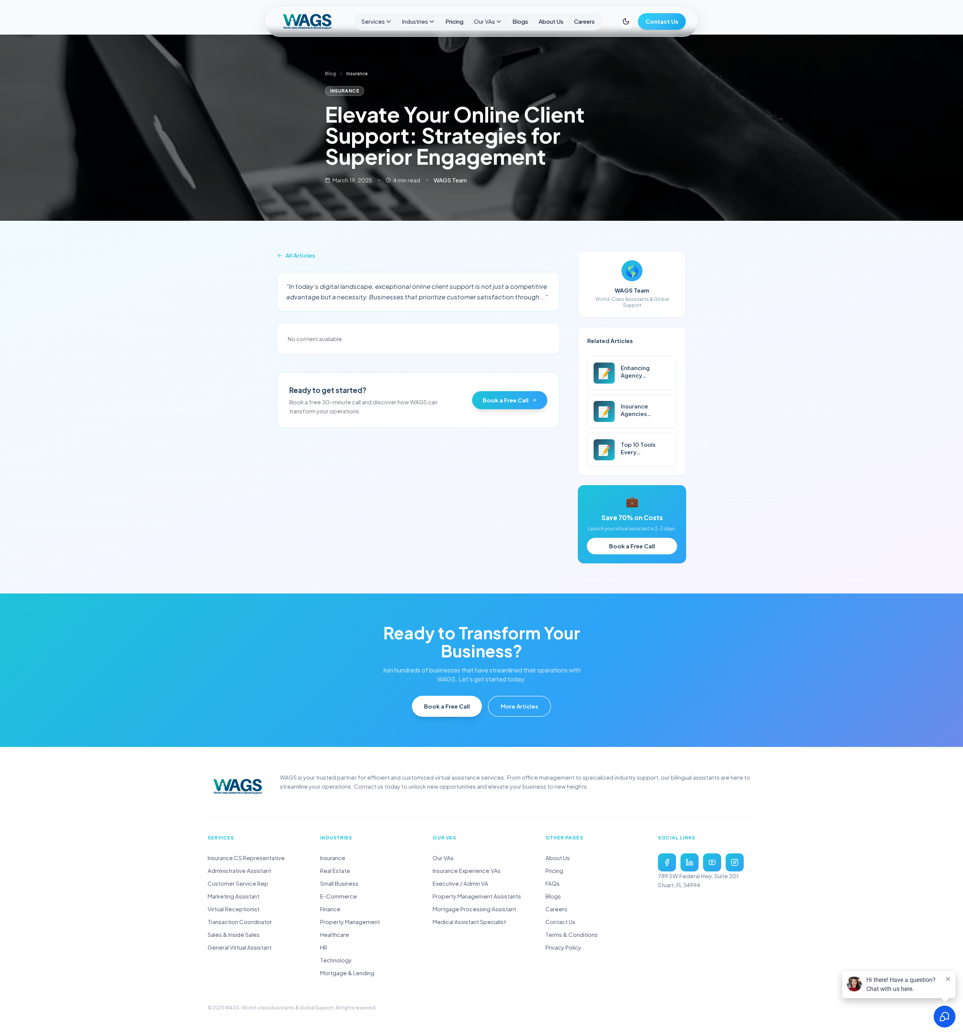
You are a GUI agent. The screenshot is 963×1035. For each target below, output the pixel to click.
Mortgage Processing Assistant (474, 908)
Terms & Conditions (571, 934)
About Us (551, 21)
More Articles (519, 706)
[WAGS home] (238, 786)
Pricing (454, 21)
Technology (336, 960)
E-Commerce (338, 896)
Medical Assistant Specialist (469, 921)
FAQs (552, 883)
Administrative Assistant (239, 870)
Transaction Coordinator (240, 921)
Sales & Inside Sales (234, 934)
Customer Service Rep (238, 883)
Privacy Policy (563, 947)
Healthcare (334, 934)
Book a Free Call (506, 400)
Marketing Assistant (234, 896)
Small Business (339, 883)
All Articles (300, 255)
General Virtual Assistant (240, 947)
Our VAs (484, 21)
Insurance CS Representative (246, 857)
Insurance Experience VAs (467, 870)
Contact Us (662, 21)
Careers (584, 21)
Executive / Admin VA (460, 883)
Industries (415, 21)
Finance (330, 908)
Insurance (332, 857)
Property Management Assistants (477, 896)
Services (373, 21)
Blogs (520, 21)
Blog (330, 73)
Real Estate (335, 870)
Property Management (350, 921)
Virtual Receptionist (234, 908)
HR (323, 947)
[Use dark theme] (625, 21)
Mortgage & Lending (347, 972)
